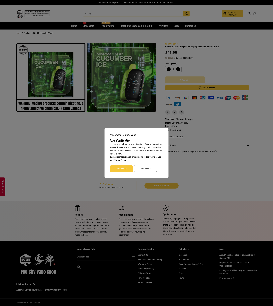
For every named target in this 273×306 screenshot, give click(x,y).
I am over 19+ (121, 169)
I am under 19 (145, 169)
